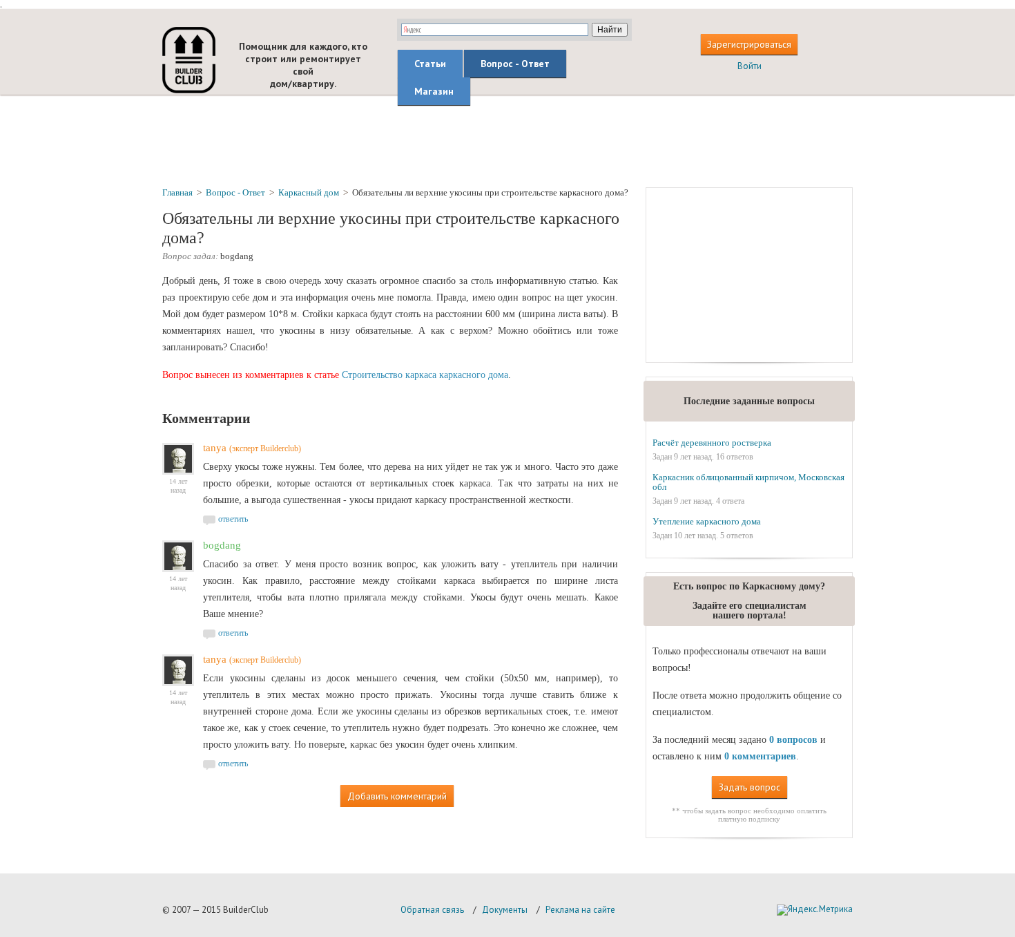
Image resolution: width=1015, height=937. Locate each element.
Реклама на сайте (580, 910)
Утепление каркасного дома (706, 521)
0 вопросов (793, 740)
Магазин (434, 91)
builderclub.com (188, 60)
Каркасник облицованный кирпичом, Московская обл (748, 482)
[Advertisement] (507, 140)
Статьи (430, 63)
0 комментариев (760, 756)
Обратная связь (432, 910)
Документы (505, 910)
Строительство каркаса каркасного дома (425, 375)
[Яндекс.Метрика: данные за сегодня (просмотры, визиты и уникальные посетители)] (815, 910)
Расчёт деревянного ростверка (711, 442)
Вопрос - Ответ (515, 63)
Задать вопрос (749, 787)
